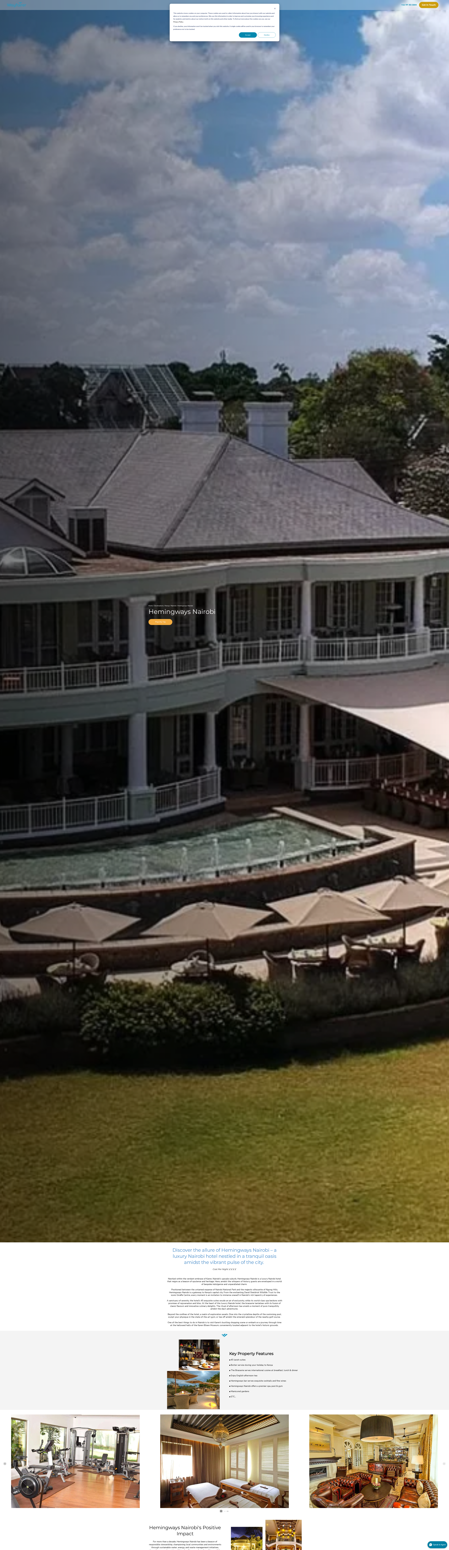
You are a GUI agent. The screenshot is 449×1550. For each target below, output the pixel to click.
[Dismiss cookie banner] (275, 8)
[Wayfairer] (18, 5)
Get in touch (429, 5)
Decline (267, 35)
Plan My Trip (160, 622)
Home (150, 606)
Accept (248, 35)
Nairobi (174, 606)
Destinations (159, 606)
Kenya (167, 606)
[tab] (224, 1511)
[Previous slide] (4, 1463)
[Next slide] (444, 1463)
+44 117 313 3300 (409, 5)
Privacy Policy (178, 22)
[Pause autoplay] (221, 1511)
